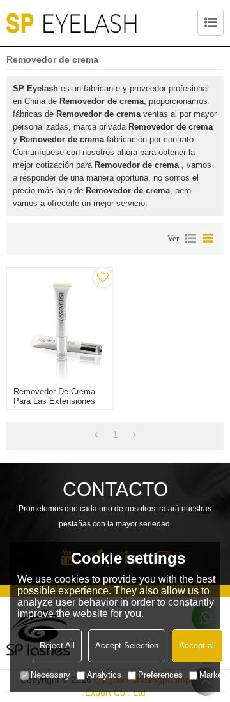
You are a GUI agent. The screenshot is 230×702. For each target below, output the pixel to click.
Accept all (197, 645)
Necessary (50, 675)
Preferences (160, 675)
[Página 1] (96, 435)
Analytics (104, 675)
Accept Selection (126, 645)
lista (190, 238)
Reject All (57, 645)
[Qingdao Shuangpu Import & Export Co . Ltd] (71, 23)
